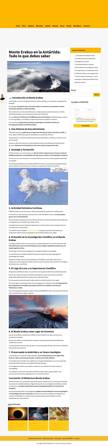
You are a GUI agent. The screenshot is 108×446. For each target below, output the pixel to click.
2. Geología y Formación (81, 61)
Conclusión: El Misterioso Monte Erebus (86, 79)
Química (31, 26)
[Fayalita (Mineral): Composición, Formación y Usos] (59, 413)
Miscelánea (77, 26)
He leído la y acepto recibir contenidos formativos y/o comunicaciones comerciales (86, 119)
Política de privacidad (34, 438)
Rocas (62, 26)
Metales (55, 26)
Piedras (47, 26)
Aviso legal (58, 438)
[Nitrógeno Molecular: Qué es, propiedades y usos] (38, 413)
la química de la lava (33, 230)
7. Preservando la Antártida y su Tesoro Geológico (86, 76)
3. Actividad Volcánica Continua (84, 64)
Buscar (73, 90)
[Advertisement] (54, 12)
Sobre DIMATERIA (67, 438)
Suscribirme (85, 126)
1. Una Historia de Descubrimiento (85, 58)
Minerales (39, 26)
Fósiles (68, 26)
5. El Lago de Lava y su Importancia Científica (86, 70)
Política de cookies (47, 438)
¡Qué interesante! (80, 82)
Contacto (86, 26)
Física (24, 26)
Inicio (18, 26)
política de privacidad (88, 118)
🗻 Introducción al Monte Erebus (84, 55)
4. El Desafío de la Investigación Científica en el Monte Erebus (86, 67)
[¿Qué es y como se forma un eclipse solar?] (18, 413)
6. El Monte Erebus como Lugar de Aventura (86, 73)
